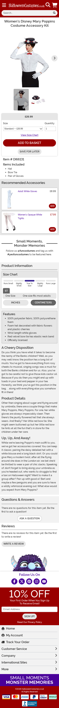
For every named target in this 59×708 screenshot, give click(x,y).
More (5, 669)
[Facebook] (14, 581)
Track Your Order (17, 642)
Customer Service (14, 649)
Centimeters (43, 302)
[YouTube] (44, 581)
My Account (14, 635)
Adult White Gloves (27, 191)
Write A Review (13, 543)
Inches (15, 302)
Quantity (49, 123)
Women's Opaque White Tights (30, 216)
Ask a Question (30, 518)
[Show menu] (4, 5)
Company (8, 655)
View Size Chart (29, 135)
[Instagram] (37, 581)
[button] (55, 5)
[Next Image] (54, 58)
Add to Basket (29, 143)
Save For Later (29, 151)
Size (5, 123)
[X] (22, 581)
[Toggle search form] (48, 5)
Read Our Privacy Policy (29, 622)
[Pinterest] (29, 581)
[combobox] (26, 13)
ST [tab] (6, 290)
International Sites (14, 662)
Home (10, 628)
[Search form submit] (54, 13)
